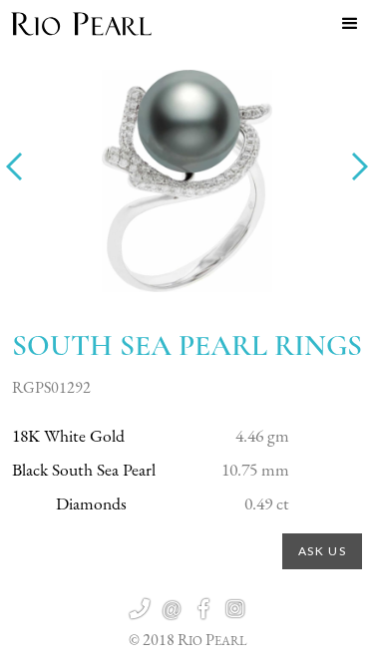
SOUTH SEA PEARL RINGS (187, 345)
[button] (350, 24)
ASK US (322, 550)
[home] (81, 24)
